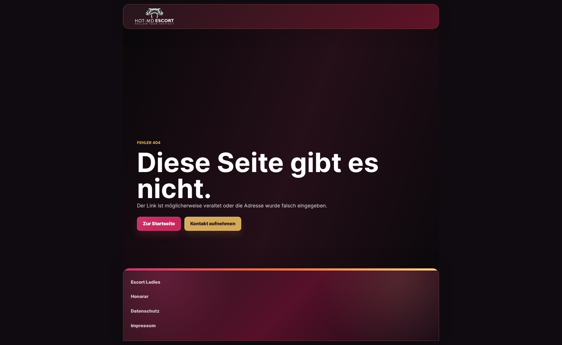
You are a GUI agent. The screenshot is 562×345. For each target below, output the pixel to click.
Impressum (143, 325)
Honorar (139, 296)
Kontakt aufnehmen (212, 223)
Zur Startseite (159, 223)
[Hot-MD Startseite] (155, 16)
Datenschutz (145, 311)
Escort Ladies (145, 282)
